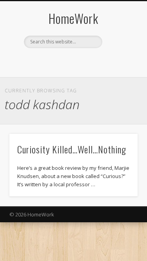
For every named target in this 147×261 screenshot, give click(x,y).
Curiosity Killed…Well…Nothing (71, 149)
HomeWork (73, 18)
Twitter (64, 61)
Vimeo (80, 61)
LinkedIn (96, 61)
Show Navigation (119, 70)
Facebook (48, 61)
